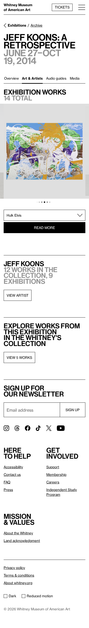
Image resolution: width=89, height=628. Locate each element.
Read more (44, 228)
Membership (56, 474)
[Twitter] (48, 428)
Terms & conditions (19, 575)
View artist (18, 295)
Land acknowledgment (22, 541)
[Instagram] (6, 428)
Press (8, 490)
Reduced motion (40, 596)
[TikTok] (38, 428)
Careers (52, 482)
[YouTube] (60, 428)
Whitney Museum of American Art (18, 7)
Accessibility (13, 467)
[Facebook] (27, 428)
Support (52, 467)
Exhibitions (17, 25)
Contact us (12, 474)
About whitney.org (18, 583)
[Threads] (17, 428)
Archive (36, 25)
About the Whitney (18, 533)
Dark (12, 596)
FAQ (7, 482)
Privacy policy (14, 568)
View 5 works (19, 357)
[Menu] (81, 7)
